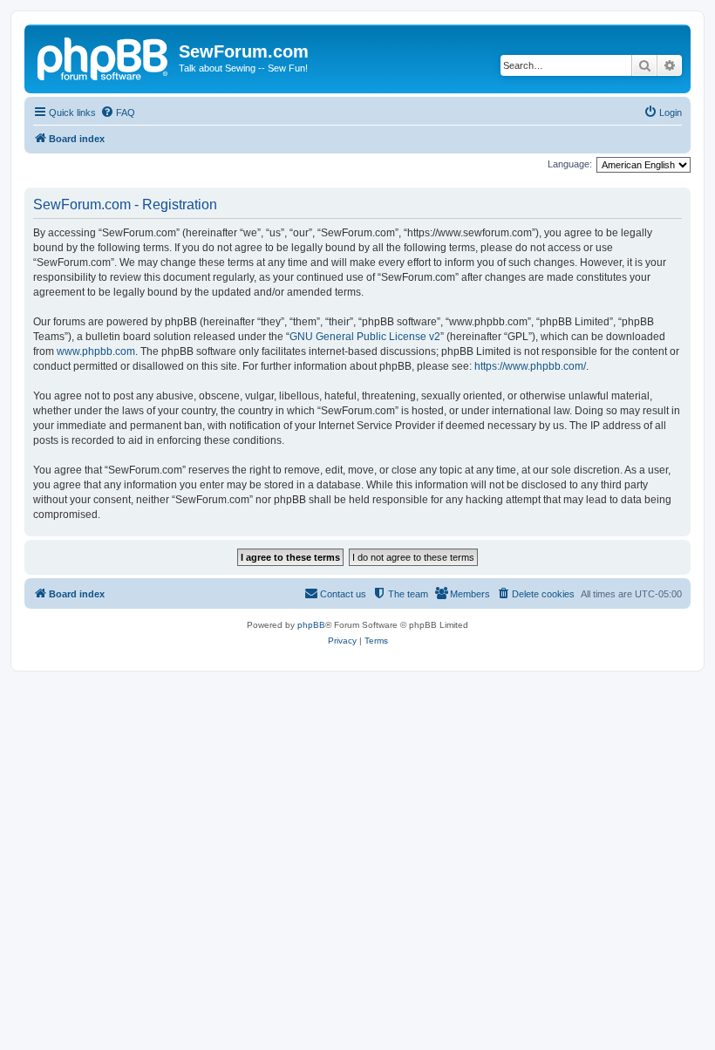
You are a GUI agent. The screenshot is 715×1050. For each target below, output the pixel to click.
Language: (570, 164)
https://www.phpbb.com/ (530, 366)
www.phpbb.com (96, 351)
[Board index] (104, 57)
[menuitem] (117, 112)
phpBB (311, 625)
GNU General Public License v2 (364, 337)
